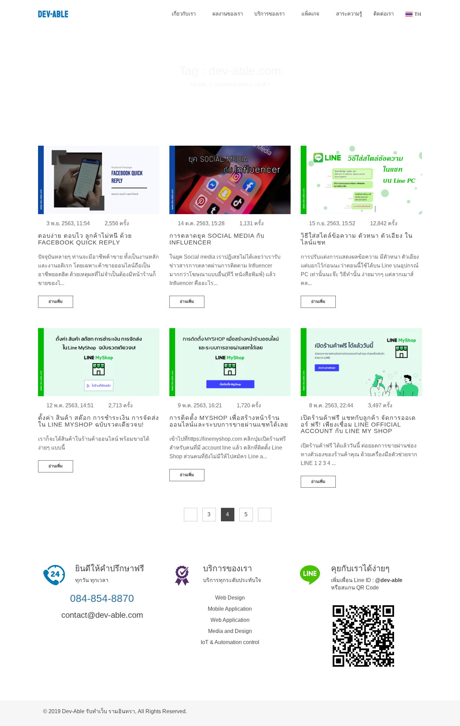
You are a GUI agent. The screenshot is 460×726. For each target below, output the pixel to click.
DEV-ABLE (53, 14)
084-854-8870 (102, 598)
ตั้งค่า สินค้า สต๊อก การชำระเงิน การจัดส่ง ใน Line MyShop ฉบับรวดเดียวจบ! (98, 421)
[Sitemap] (409, 711)
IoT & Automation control (230, 642)
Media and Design (230, 631)
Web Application (230, 620)
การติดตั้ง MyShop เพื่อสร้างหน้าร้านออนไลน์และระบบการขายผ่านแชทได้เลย (228, 421)
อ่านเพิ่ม (55, 301)
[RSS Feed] (404, 711)
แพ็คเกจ (311, 14)
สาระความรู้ (349, 14)
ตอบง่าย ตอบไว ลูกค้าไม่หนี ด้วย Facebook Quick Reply (85, 239)
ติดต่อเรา (383, 14)
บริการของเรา (270, 14)
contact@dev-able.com (102, 614)
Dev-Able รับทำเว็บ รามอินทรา (98, 711)
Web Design (230, 598)
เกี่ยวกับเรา (184, 14)
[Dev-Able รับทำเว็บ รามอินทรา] (415, 711)
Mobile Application (230, 609)
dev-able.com (231, 84)
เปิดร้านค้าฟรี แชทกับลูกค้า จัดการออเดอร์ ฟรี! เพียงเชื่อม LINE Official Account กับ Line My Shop (358, 424)
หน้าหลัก (198, 84)
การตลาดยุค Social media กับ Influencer (216, 239)
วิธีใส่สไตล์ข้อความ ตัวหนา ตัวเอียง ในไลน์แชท (357, 239)
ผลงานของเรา (227, 14)
